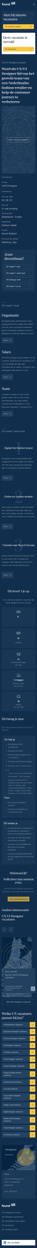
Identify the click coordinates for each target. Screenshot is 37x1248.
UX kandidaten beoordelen (13, 1221)
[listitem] (18, 965)
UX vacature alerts (10, 1229)
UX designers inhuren (11, 1212)
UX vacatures (8, 1225)
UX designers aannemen (12, 1217)
